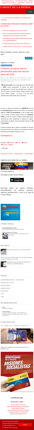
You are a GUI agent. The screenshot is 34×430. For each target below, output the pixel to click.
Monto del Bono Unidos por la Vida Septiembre (13, 229)
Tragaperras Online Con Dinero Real (18, 412)
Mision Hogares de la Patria (9, 232)
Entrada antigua (29, 153)
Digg (11, 144)
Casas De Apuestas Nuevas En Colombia (18, 410)
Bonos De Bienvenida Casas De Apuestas (18, 406)
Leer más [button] (15, 427)
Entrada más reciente (6, 153)
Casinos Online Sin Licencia (18, 404)
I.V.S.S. (19, 79)
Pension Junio (10, 81)
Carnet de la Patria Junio (10, 79)
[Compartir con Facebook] (7, 148)
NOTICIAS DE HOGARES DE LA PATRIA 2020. (18, 18)
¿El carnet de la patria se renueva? (15, 325)
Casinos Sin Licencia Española (22, 3)
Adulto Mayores (23, 77)
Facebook (11, 142)
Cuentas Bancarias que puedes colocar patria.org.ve (16, 43)
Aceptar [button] (25, 424)
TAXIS (2, 296)
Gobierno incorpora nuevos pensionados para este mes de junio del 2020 (15, 71)
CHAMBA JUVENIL (5, 288)
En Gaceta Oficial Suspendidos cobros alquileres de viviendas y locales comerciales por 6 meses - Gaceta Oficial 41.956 (14, 314)
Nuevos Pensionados (22, 80)
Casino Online (20, 2)
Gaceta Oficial (6, 311)
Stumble (5, 144)
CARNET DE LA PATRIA (15, 7)
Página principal (18, 153)
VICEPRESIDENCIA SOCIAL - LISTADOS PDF (12, 279)
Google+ (25, 142)
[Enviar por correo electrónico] (2, 148)
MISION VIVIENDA (5, 285)
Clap (3, 307)
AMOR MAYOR (4, 291)
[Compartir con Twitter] (5, 148)
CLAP (2, 293)
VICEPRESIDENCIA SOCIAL (9, 228)
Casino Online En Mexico (18, 408)
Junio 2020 (14, 80)
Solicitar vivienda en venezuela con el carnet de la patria (17, 46)
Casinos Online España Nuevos (18, 413)
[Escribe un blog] (4, 148)
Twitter (18, 142)
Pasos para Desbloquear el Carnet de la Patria (15, 30)
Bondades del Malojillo (7, 308)
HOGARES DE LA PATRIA (7, 282)
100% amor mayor (15, 77)
